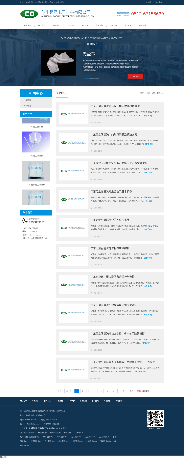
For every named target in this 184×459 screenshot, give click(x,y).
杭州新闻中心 (64, 441)
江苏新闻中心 (76, 437)
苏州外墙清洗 (55, 433)
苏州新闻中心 (50, 441)
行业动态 (27, 106)
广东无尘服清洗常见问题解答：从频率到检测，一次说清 (123, 362)
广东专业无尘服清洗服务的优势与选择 (113, 276)
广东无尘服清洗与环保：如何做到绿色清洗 (115, 106)
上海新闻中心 (104, 437)
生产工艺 (84, 26)
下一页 (121, 391)
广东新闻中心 (62, 437)
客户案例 (113, 26)
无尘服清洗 (33, 428)
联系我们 (142, 26)
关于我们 (41, 26)
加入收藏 (158, 2)
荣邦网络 (55, 424)
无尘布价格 (49, 428)
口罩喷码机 (79, 433)
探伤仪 (31, 433)
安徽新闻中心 (34, 437)
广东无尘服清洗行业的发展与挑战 (110, 220)
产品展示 (70, 26)
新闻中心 (56, 26)
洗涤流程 (99, 26)
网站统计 (3, 457)
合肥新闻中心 (77, 441)
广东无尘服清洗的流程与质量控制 (110, 248)
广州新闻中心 (91, 441)
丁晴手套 (41, 428)
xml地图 (57, 428)
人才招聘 (127, 26)
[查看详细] (148, 116)
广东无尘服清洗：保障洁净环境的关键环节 (115, 305)
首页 (153, 93)
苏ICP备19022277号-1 (57, 411)
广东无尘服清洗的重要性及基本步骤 (111, 191)
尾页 (131, 391)
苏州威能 (67, 433)
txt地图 (63, 428)
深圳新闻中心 (105, 441)
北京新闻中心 (48, 437)
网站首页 (27, 26)
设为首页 (149, 2)
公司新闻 (27, 100)
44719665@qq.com (34, 235)
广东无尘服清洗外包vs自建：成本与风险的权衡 (118, 333)
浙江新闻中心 (36, 441)
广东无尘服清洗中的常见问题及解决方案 (114, 134)
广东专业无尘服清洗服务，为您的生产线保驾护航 (119, 163)
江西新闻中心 (90, 437)
